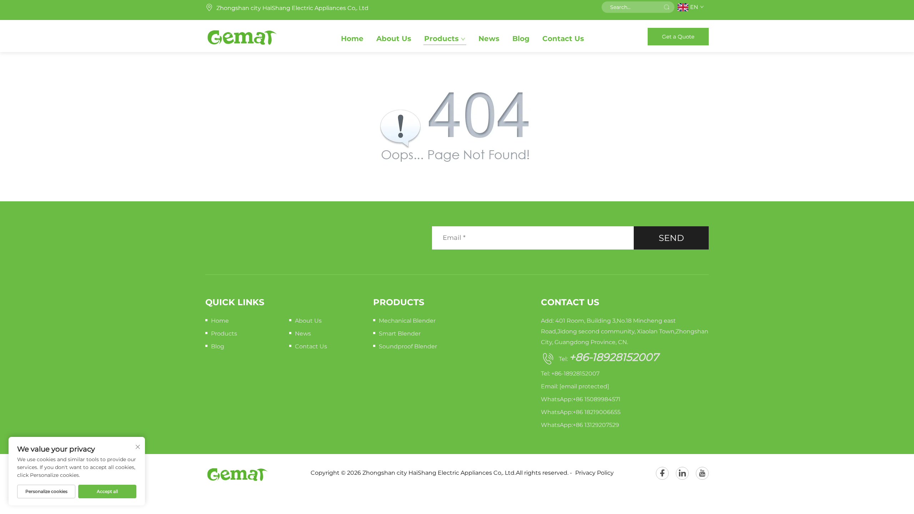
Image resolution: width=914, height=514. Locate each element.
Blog (520, 38)
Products (441, 38)
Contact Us (563, 38)
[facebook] (662, 473)
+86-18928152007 (614, 357)
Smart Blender (400, 333)
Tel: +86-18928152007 (570, 373)
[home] (241, 36)
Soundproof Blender (408, 346)
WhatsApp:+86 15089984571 (581, 399)
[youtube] (702, 473)
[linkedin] (682, 473)
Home (352, 38)
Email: (575, 386)
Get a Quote (678, 36)
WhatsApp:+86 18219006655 (581, 412)
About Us (393, 38)
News (488, 38)
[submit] (666, 7)
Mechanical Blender (407, 320)
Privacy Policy (594, 472)
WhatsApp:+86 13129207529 (580, 425)
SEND (671, 238)
